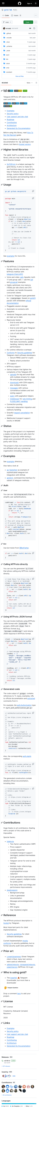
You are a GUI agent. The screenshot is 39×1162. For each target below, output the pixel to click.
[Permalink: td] (2, 90)
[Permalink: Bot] (2, 543)
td (11, 10)
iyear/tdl (13, 978)
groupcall (14, 282)
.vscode (9, 38)
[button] (33, 191)
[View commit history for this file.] (34, 28)
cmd (7, 68)
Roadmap (10, 119)
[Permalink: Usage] (2, 184)
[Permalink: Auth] (2, 485)
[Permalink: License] (2, 1001)
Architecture (11, 125)
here (19, 993)
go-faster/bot (12, 470)
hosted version (25, 144)
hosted (6, 923)
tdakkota (10, 841)
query (12, 396)
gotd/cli (10, 478)
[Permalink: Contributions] (2, 822)
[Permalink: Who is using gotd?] (2, 972)
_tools (8, 50)
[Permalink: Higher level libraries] (2, 149)
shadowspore (12, 890)
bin (7, 59)
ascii (7, 55)
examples (10, 256)
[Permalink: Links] (2, 1022)
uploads (13, 374)
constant (9, 72)
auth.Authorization (24, 705)
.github (8, 33)
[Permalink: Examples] (2, 456)
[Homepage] (19, 3)
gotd (6, 10)
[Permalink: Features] (2, 261)
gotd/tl (33, 298)
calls (22, 277)
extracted (31, 698)
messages (14, 388)
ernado (8, 28)
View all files (19, 76)
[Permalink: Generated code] (2, 689)
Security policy (13, 114)
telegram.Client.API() (15, 274)
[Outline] (36, 82)
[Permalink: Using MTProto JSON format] (2, 616)
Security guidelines (24, 353)
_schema (9, 46)
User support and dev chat (17, 117)
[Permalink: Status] (2, 426)
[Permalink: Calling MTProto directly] (2, 564)
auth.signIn (27, 756)
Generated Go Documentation (18, 128)
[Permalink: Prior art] (2, 951)
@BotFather (24, 548)
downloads (14, 382)
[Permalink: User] (2, 490)
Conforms (11, 353)
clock (8, 63)
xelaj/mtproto (12, 967)
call (31, 280)
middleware (14, 399)
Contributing (12, 122)
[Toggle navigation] (3, 3)
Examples (10, 111)
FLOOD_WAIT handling (19, 401)
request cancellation (22, 413)
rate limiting (27, 399)
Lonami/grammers (14, 956)
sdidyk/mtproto (13, 964)
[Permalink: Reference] (2, 915)
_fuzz (8, 42)
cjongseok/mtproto (27, 964)
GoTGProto (11, 164)
